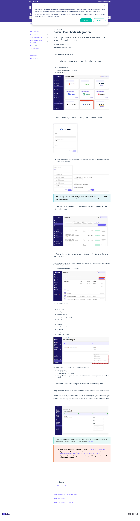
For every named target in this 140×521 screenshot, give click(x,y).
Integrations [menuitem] (33, 55)
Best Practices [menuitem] (34, 52)
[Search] (109, 17)
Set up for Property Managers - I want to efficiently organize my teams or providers (83, 452)
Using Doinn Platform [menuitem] (36, 37)
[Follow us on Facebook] (129, 514)
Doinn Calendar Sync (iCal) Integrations (63, 486)
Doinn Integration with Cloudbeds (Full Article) (65, 494)
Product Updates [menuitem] (34, 58)
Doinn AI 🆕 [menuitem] (33, 45)
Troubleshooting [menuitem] (34, 48)
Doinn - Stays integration (60, 498)
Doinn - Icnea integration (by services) (63, 502)
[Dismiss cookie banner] (104, 6)
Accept (86, 20)
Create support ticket (104, 2)
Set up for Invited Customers (98, 449)
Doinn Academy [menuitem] (34, 31)
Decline (99, 20)
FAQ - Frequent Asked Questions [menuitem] (36, 41)
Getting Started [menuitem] (34, 34)
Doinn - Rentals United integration (62, 490)
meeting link (90, 441)
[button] (47, 34)
